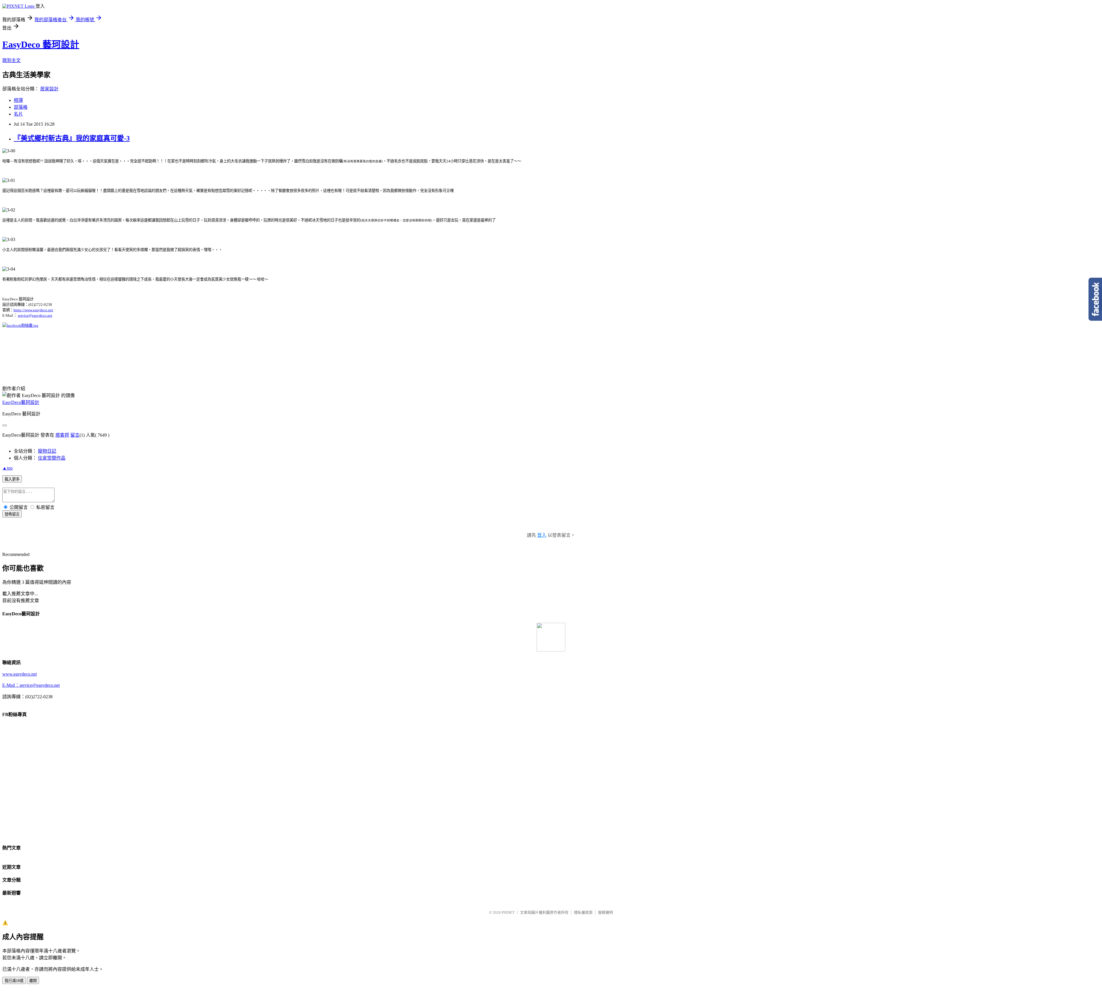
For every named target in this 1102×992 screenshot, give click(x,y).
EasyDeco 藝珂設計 (40, 44)
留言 (74, 435)
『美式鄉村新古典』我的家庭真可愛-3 (72, 138)
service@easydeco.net (35, 315)
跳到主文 (11, 60)
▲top (7, 468)
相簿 (18, 100)
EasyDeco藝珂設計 (20, 402)
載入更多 (12, 479)
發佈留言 (12, 514)
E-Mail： (11, 685)
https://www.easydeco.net (33, 310)
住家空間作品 (51, 458)
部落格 (21, 107)
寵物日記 (47, 451)
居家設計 (49, 88)
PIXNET (508, 912)
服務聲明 (605, 912)
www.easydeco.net (19, 674)
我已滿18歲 (14, 981)
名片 (18, 114)
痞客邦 (62, 435)
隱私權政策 (583, 912)
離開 (33, 981)
